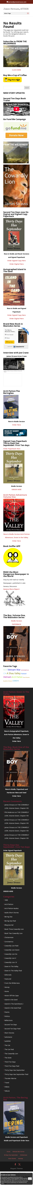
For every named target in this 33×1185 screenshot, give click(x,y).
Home (6, 991)
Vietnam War (14, 669)
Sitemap (20, 1158)
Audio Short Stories (11, 913)
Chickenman (8, 937)
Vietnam (7, 676)
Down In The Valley (11, 966)
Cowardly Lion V (10, 958)
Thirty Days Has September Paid (16, 1074)
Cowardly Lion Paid (11, 946)
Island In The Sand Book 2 (13, 1004)
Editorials (7, 975)
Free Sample (9, 334)
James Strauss (9, 805)
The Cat (7, 1045)
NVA (5, 669)
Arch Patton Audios (11, 908)
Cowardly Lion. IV (10, 962)
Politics (7, 1016)
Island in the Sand (10, 1000)
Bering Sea (8, 917)
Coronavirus (8, 942)
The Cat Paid (9, 1049)
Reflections (8, 1020)
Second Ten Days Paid (12, 1029)
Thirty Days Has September (14, 1070)
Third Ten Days (10, 1062)
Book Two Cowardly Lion (13, 933)
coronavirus (25, 670)
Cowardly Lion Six (10, 954)
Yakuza (7, 1091)
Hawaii (24, 673)
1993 (6, 900)
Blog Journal (8, 925)
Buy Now (10, 342)
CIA (4, 673)
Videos (6, 1087)
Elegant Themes (16, 1168)
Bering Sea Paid (10, 921)
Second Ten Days (10, 1025)
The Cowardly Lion (11, 1054)
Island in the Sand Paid (12, 1008)
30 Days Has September (11, 1155)
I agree (30, 1178)
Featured (7, 979)
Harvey (6, 987)
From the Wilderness (12, 983)
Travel (6, 1083)
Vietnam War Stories (18, 1151)
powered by (10, 346)
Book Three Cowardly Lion (14, 929)
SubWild (7, 1041)
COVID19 (16, 681)
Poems (6, 1012)
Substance (8, 1037)
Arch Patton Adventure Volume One (15, 495)
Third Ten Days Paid (11, 1066)
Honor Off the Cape (11, 995)
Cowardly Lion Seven (11, 950)
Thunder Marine (10, 1078)
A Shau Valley (13, 673)
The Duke (7, 1058)
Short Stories (9, 1033)
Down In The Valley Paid (13, 971)
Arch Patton (17, 677)
